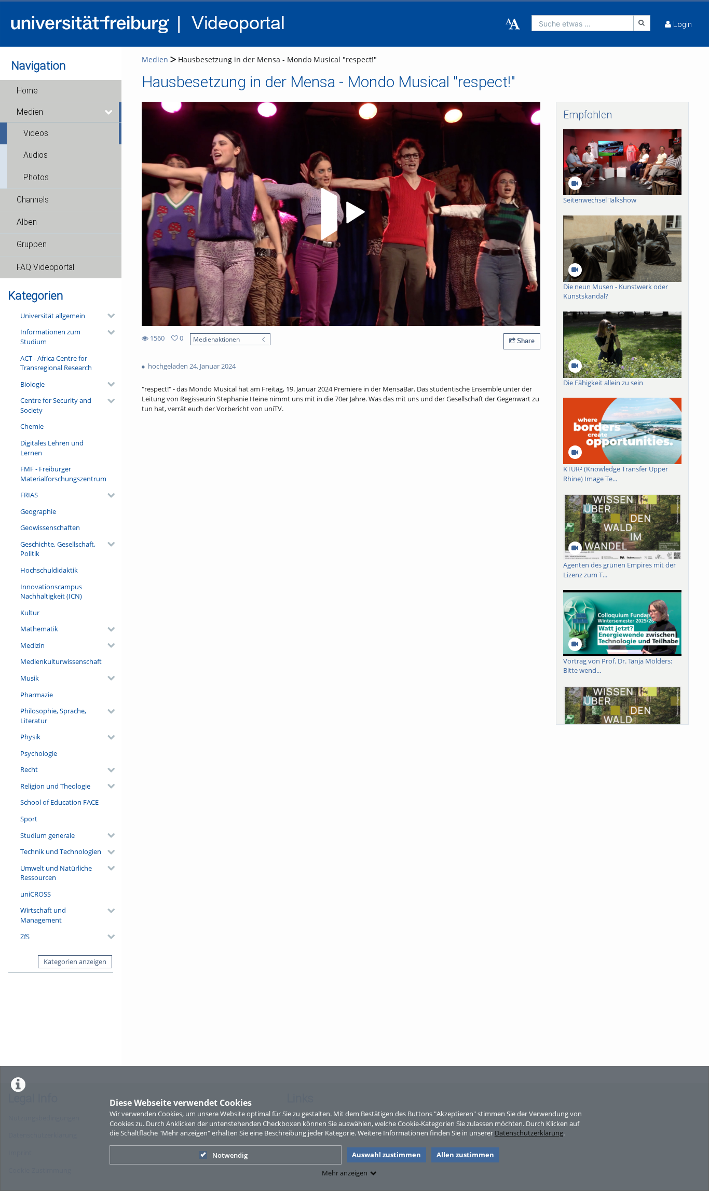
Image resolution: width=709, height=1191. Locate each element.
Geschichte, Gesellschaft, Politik (58, 549)
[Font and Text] (512, 24)
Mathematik (39, 628)
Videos (35, 133)
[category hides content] (108, 315)
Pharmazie (36, 694)
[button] (60, 91)
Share (525, 340)
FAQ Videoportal (45, 267)
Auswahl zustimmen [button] (386, 1154)
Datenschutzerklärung (529, 1133)
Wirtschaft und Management (43, 915)
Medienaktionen (216, 339)
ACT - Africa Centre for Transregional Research (56, 363)
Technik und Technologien (60, 851)
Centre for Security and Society (55, 405)
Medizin (32, 645)
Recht (29, 769)
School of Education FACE (59, 802)
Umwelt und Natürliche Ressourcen (56, 873)
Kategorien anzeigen (75, 961)
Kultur (29, 612)
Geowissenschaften (50, 527)
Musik (29, 678)
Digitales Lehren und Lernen (52, 447)
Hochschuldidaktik (49, 570)
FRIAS (29, 494)
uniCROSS (35, 894)
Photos (36, 177)
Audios (35, 155)
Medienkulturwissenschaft (61, 661)
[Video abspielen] (341, 214)
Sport (28, 818)
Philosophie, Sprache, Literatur (53, 715)
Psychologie (38, 753)
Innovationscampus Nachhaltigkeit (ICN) (51, 591)
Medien (30, 112)
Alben (27, 222)
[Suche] (642, 23)
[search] (582, 23)
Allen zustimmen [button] (465, 1154)
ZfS (25, 936)
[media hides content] (109, 112)
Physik (30, 736)
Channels (33, 200)
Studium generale (47, 835)
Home (27, 91)
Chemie (32, 426)
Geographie (38, 511)
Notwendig (230, 1155)
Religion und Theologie (55, 786)
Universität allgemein (52, 315)
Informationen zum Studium (50, 336)
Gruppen (32, 244)
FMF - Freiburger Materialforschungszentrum (63, 473)
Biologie (32, 384)
